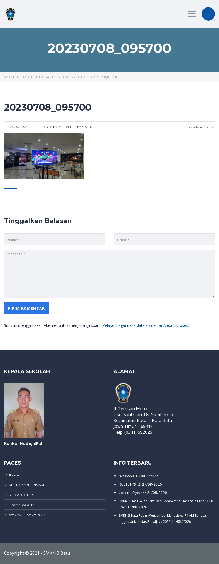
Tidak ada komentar (199, 127)
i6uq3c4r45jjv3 (130, 484)
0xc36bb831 (128, 476)
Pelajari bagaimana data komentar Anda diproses (145, 325)
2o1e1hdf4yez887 (132, 492)
